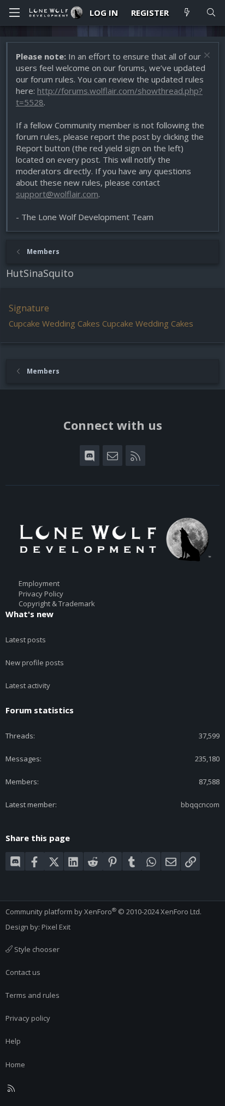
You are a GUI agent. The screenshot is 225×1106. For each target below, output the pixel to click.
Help (13, 1041)
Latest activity (27, 685)
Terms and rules (32, 995)
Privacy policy (27, 1018)
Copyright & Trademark (57, 603)
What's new (29, 613)
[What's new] (187, 13)
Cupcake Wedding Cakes (54, 323)
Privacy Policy (41, 594)
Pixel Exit (56, 927)
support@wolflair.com (57, 193)
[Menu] (14, 12)
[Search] (211, 13)
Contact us (22, 972)
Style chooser (36, 949)
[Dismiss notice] (205, 56)
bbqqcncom (200, 804)
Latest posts (25, 639)
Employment (39, 583)
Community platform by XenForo (103, 911)
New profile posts (34, 662)
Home (15, 1064)
